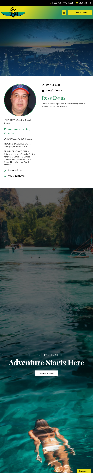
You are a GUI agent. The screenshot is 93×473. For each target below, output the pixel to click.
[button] (64, 12)
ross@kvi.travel (16, 175)
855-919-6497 (15, 170)
